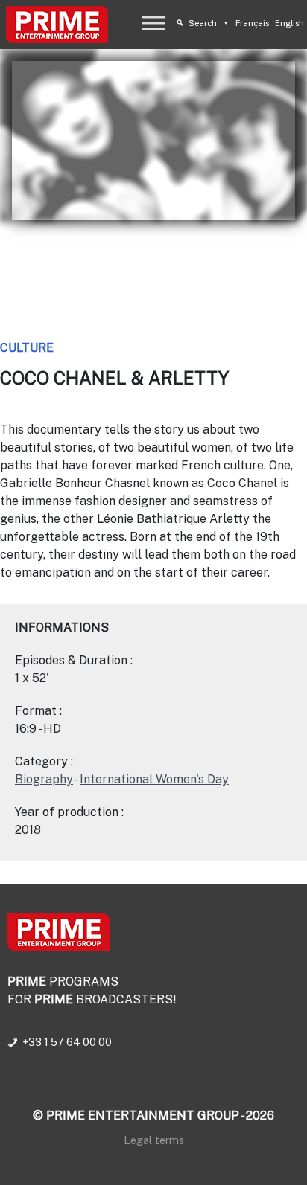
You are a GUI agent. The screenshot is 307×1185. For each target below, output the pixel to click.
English (289, 23)
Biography (44, 779)
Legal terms (154, 1140)
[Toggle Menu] (153, 23)
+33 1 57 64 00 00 (67, 1042)
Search (203, 23)
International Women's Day (154, 779)
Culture (27, 348)
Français (252, 23)
